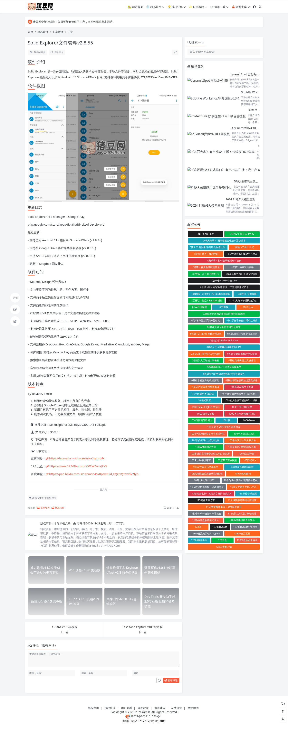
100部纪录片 (250, 460)
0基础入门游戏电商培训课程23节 (223, 347)
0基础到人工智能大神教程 (205, 360)
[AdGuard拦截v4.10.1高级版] (208, 134)
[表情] (159, 680)
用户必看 (126, 708)
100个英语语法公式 (244, 433)
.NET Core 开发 (205, 234)
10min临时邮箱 (243, 473)
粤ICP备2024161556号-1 (146, 716)
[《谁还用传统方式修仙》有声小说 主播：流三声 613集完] (228, 170)
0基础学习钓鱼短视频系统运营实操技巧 (224, 373)
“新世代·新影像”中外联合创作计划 (207, 247)
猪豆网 (146, 712)
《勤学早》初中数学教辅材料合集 (223, 260)
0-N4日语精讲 (199, 307)
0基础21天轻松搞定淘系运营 (242, 333)
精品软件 (42, 32)
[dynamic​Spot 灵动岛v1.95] (207, 80)
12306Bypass (219, 527)
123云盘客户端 (224, 547)
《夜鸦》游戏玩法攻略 (242, 267)
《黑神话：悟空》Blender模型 (206, 300)
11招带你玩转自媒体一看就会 (205, 513)
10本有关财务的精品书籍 (243, 487)
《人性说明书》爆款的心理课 (242, 254)
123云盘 (222, 540)
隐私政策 (143, 708)
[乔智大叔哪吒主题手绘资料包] (209, 187)
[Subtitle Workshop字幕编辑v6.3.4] (213, 98)
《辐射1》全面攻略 (246, 294)
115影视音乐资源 (247, 493)
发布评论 (172, 680)
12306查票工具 (242, 533)
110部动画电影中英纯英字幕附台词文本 (211, 493)
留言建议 (159, 708)
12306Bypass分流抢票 (245, 527)
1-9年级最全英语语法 (202, 393)
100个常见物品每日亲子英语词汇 (207, 433)
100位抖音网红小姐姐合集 (205, 440)
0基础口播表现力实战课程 (242, 360)
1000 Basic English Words (206, 407)
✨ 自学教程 (196, 7)
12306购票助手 (199, 540)
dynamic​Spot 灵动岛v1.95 (246, 74)
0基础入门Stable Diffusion (224, 340)
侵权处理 (109, 708)
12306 (198, 527)
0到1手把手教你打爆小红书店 (241, 320)
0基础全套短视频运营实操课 (242, 353)
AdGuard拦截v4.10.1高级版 (249, 128)
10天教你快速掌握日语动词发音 (207, 487)
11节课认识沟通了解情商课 (242, 513)
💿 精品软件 (153, 7)
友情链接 (176, 708)
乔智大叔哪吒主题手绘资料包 (251, 181)
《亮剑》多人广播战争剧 (205, 254)
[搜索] (260, 6)
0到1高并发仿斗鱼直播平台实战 (223, 327)
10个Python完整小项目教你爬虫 (240, 480)
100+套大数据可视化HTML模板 (240, 400)
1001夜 (226, 420)
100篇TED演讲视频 (226, 460)
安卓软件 (58, 32)
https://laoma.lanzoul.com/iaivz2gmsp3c (77, 458)
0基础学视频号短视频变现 (205, 380)
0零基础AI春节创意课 (242, 387)
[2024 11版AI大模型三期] (205, 205)
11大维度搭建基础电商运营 (242, 500)
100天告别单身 (246, 453)
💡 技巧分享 (175, 7)
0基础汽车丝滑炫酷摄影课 (205, 387)
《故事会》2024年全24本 (223, 280)
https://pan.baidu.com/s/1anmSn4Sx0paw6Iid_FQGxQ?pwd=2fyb (93, 474)
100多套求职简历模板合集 (242, 447)
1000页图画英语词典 (201, 420)
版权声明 (93, 708)
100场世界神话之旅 (205, 447)
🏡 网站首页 (135, 7)
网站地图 (193, 708)
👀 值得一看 (217, 7)
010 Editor (248, 307)
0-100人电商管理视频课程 (242, 300)
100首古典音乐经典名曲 (205, 467)
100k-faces (249, 420)
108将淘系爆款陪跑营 (242, 467)
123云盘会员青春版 (247, 540)
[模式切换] (254, 6)
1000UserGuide (205, 413)
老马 (80, 523)
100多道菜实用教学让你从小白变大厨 (210, 453)
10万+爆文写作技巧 (204, 480)
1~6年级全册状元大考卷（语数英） (238, 393)
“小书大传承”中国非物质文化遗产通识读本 (224, 240)
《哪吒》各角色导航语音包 (205, 267)
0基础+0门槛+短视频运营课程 (206, 333)
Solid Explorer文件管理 (43, 497)
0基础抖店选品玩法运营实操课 (241, 380)
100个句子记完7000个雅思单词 (223, 427)
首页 (30, 32)
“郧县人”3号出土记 (244, 247)
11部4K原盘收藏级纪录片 (205, 520)
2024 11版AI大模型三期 (240, 199)
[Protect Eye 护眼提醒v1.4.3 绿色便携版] (216, 116)
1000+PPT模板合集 (242, 407)
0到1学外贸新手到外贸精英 (205, 320)
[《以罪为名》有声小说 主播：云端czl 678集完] (221, 152)
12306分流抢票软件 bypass (205, 533)
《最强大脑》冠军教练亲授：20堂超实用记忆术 (224, 287)
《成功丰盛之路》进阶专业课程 (241, 274)
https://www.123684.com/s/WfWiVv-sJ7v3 (78, 466)
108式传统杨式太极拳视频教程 (206, 473)
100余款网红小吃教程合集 (242, 440)
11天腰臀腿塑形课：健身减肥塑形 (224, 507)
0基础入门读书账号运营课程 (205, 353)
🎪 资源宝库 (239, 7)
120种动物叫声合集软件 (242, 520)
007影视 (223, 307)
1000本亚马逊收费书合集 (242, 413)
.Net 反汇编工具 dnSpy (242, 234)
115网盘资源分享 (206, 500)
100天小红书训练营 (200, 460)
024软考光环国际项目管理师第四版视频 (224, 313)
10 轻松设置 (204, 400)
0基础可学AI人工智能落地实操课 (224, 367)
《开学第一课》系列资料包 (204, 274)
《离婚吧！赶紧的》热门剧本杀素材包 (210, 294)
